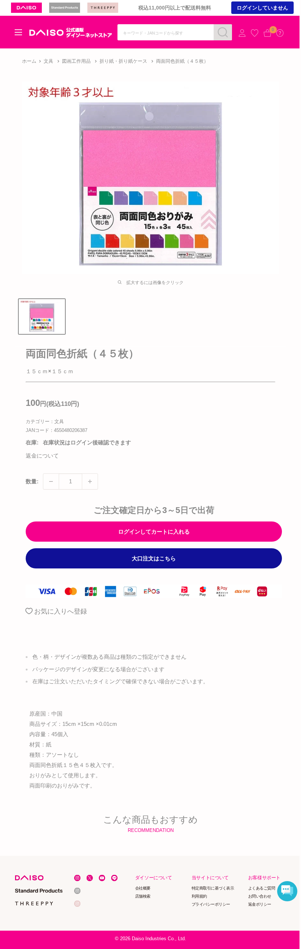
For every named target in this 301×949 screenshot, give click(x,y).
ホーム (29, 61)
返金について (42, 455)
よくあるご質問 (261, 888)
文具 (48, 61)
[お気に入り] (254, 33)
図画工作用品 (76, 61)
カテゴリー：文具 (45, 421)
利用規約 (199, 896)
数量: (32, 481)
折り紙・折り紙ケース (123, 61)
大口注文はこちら (154, 558)
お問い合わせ (259, 896)
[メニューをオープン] (18, 32)
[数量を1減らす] (51, 481)
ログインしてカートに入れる (154, 531)
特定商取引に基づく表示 (213, 888)
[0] (267, 33)
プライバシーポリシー (211, 904)
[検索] (223, 32)
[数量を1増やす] (90, 481)
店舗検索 (142, 896)
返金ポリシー (259, 904)
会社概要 (142, 888)
